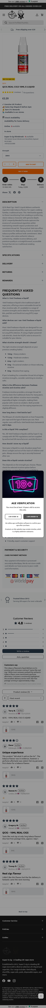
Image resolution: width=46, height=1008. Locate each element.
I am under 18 (32, 517)
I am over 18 (13, 517)
